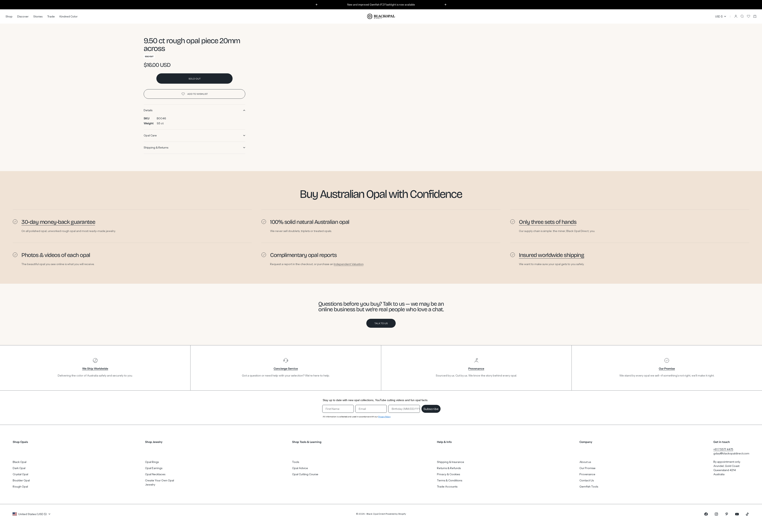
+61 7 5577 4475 (723, 449)
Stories (37, 16)
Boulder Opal (21, 480)
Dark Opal (19, 468)
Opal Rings (152, 462)
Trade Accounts (447, 486)
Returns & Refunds (449, 468)
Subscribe (431, 409)
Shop (9, 16)
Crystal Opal (20, 474)
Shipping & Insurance (450, 462)
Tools (295, 462)
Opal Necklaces (155, 474)
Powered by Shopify (396, 513)
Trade (51, 16)
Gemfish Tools (588, 486)
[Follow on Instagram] (716, 514)
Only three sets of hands (547, 221)
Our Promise (587, 468)
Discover (23, 16)
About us (585, 462)
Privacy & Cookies (448, 474)
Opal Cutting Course (305, 474)
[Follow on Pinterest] (727, 514)
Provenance (587, 474)
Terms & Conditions (449, 480)
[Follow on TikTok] (747, 514)
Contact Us (586, 480)
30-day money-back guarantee (58, 221)
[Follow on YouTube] (737, 514)
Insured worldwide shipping (551, 255)
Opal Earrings (153, 468)
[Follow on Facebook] (706, 514)
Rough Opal (20, 486)
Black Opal (19, 462)
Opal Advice (300, 468)
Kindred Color (69, 16)
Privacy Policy (384, 416)
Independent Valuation (348, 264)
